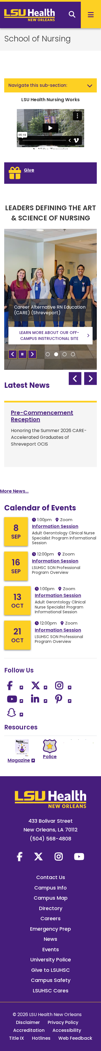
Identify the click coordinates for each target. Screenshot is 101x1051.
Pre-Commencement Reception (42, 416)
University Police (50, 959)
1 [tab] (47, 354)
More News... (14, 491)
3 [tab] (64, 354)
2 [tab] (56, 354)
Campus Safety (50, 980)
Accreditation (29, 1030)
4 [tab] (73, 354)
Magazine (19, 760)
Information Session (55, 526)
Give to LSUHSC (50, 969)
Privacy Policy (63, 1022)
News (50, 938)
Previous (12, 354)
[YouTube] (79, 856)
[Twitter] (38, 856)
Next (32, 354)
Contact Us (50, 877)
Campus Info (50, 887)
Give (29, 170)
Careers (50, 918)
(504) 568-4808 (50, 838)
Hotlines (41, 1038)
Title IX (16, 1038)
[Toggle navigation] (90, 85)
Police (50, 756)
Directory (50, 908)
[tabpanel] (50, 299)
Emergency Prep (50, 928)
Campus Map (51, 897)
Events (50, 949)
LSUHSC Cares (50, 990)
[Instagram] (59, 856)
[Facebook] (19, 856)
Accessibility (66, 1030)
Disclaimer (28, 1022)
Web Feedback (75, 1038)
